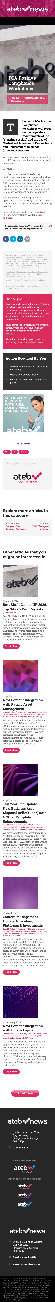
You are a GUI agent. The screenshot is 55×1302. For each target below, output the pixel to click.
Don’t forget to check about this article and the (24, 227)
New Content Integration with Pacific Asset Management (23, 704)
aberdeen (35, 929)
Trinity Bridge (8, 935)
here (42, 211)
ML (4, 716)
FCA (24, 714)
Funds (22, 827)
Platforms (39, 827)
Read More (11, 646)
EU (20, 714)
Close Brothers (8, 931)
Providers (14, 829)
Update (38, 716)
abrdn (42, 929)
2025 (29, 712)
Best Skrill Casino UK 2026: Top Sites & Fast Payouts (25, 606)
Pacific (8, 716)
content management (11, 714)
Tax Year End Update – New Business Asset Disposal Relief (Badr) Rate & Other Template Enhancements (24, 813)
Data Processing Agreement (25, 1287)
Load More (25, 1093)
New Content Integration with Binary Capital (23, 1028)
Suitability (22, 712)
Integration (31, 714)
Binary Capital (41, 1034)
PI (34, 716)
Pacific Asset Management (22, 716)
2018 (29, 1034)
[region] (27, 421)
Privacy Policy (20, 1293)
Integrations (30, 827)
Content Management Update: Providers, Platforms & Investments (23, 921)
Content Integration (39, 712)
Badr (34, 825)
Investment (40, 714)
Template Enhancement (28, 829)
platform (15, 933)
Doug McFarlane (9, 712)
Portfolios (6, 829)
